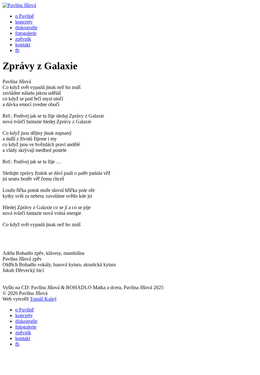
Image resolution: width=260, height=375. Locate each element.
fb (17, 50)
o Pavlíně (24, 16)
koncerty (24, 21)
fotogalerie (25, 33)
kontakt (22, 44)
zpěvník (23, 39)
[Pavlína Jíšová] (19, 5)
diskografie (26, 27)
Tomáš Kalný (43, 299)
